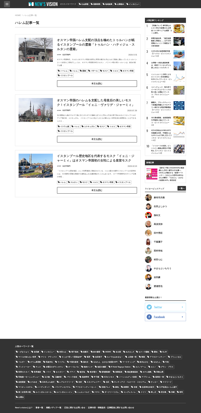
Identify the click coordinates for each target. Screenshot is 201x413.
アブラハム (146, 377)
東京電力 (93, 372)
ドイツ (143, 392)
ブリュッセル (176, 357)
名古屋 (118, 352)
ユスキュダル (89, 126)
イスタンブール (66, 75)
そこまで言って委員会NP (72, 357)
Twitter (158, 307)
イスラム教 (64, 126)
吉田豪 (36, 352)
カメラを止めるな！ (115, 357)
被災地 (82, 372)
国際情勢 (96, 4)
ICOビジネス (109, 377)
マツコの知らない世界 (27, 357)
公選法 (21, 397)
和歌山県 (159, 372)
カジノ (153, 367)
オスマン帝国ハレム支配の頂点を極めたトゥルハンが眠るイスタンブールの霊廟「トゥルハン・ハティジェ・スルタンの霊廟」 (96, 44)
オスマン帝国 (128, 71)
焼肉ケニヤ (88, 367)
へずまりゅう (23, 352)
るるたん (156, 362)
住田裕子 (98, 357)
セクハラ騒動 (144, 352)
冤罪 (88, 357)
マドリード (167, 382)
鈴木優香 (96, 352)
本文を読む (96, 83)
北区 (107, 382)
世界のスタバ (23, 372)
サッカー (154, 382)
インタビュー (134, 4)
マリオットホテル (25, 387)
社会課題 (84, 4)
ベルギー (21, 362)
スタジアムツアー (94, 382)
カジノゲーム (140, 367)
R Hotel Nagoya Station (121, 367)
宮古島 (163, 392)
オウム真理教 (35, 362)
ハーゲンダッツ (43, 387)
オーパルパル (73, 367)
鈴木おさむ (144, 362)
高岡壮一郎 (159, 377)
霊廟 (84, 71)
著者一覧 (39, 407)
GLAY (164, 352)
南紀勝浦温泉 (132, 372)
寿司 (181, 392)
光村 (80, 382)
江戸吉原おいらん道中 (168, 387)
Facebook (159, 317)
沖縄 (173, 392)
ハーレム (63, 71)
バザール (94, 71)
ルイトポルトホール (44, 392)
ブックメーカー (24, 367)
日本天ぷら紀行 (48, 382)
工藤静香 (58, 377)
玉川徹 (47, 377)
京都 (135, 387)
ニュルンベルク (83, 392)
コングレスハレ (129, 392)
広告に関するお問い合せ (74, 407)
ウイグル (61, 362)
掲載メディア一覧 (53, 407)
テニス (38, 367)
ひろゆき (33, 382)
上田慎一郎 (132, 357)
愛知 (156, 352)
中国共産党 (73, 362)
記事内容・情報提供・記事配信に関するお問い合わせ (111, 407)
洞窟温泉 (118, 372)
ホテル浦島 (147, 372)
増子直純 (74, 352)
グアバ (72, 372)
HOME (18, 15)
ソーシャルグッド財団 (128, 377)
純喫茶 (126, 387)
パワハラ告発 (71, 377)
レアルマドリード (66, 382)
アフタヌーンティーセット (86, 387)
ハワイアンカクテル (63, 387)
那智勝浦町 (106, 372)
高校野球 (85, 377)
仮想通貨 (21, 382)
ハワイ (48, 372)
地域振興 (108, 4)
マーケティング (128, 362)
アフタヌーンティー (158, 357)
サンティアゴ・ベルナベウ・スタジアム (130, 382)
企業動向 (120, 4)
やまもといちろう (176, 377)
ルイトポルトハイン (64, 392)
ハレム (75, 71)
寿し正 (153, 392)
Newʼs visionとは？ (24, 407)
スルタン (74, 182)
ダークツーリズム (111, 392)
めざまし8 (130, 352)
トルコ (115, 71)
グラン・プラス (167, 367)
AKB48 (108, 352)
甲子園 (96, 377)
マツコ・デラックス (49, 357)
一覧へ (182, 188)
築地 (117, 387)
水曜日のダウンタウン (54, 367)
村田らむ (62, 352)
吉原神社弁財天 (148, 387)
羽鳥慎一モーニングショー (29, 377)
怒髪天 (85, 352)
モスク (105, 71)
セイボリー (60, 372)
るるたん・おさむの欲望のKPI (105, 362)
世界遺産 (37, 372)
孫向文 (85, 362)
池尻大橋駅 (101, 367)
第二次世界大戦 (24, 392)
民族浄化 (49, 362)
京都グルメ (105, 387)
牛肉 (167, 362)
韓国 (143, 357)
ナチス (97, 392)
